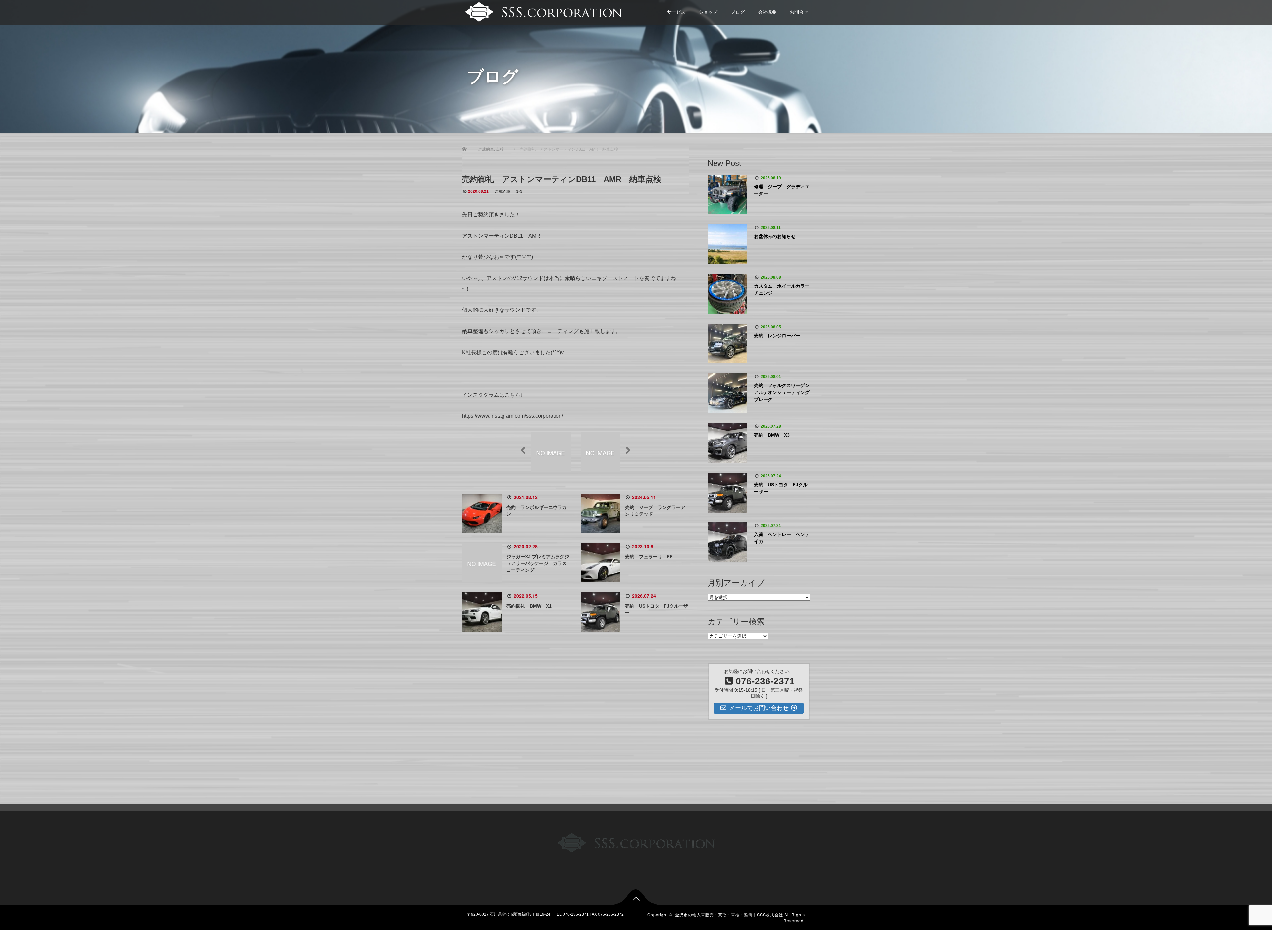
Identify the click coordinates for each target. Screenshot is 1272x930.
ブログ (738, 12)
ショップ (708, 12)
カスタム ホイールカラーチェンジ (782, 289)
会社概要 (767, 12)
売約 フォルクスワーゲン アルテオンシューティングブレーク (782, 392)
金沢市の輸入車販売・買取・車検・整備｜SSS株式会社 (729, 914)
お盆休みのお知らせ (775, 236)
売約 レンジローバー (777, 335)
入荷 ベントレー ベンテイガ (782, 538)
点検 (518, 191)
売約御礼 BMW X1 (529, 606)
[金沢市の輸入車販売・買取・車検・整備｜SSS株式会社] (542, 11)
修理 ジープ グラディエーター (782, 190)
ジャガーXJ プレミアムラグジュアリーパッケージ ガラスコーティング (537, 563)
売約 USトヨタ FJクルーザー (781, 488)
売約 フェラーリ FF (649, 556)
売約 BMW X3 (772, 435)
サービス (676, 12)
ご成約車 (502, 191)
